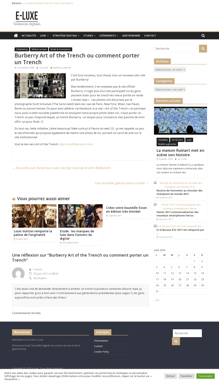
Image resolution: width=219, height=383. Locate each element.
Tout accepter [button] (205, 376)
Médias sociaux (39, 49)
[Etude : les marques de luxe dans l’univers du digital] (80, 206)
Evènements (108, 35)
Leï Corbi (44, 67)
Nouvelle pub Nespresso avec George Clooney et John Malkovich (61, 168)
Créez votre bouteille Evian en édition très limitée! (126, 209)
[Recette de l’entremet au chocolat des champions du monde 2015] (179, 183)
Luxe (43, 35)
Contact (150, 35)
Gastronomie (131, 35)
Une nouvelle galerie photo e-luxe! (122, 183)
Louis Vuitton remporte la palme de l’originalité (33, 233)
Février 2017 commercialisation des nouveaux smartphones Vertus (177, 213)
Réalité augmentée (167, 144)
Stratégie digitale (65, 35)
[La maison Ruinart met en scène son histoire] (180, 108)
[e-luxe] (16, 35)
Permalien (39, 278)
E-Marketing (22, 49)
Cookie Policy (101, 351)
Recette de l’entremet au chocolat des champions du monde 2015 (179, 192)
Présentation (101, 340)
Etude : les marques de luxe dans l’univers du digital (77, 235)
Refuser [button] (170, 376)
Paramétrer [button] (187, 376)
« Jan (156, 300)
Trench (37, 269)
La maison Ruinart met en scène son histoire (48, 3)
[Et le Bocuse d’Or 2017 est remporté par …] (179, 226)
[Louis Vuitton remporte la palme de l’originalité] (34, 206)
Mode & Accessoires (60, 49)
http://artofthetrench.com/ (76, 144)
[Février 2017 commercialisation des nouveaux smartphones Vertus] (179, 204)
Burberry (57, 67)
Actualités (29, 35)
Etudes (88, 35)
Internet (67, 67)
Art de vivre (177, 139)
